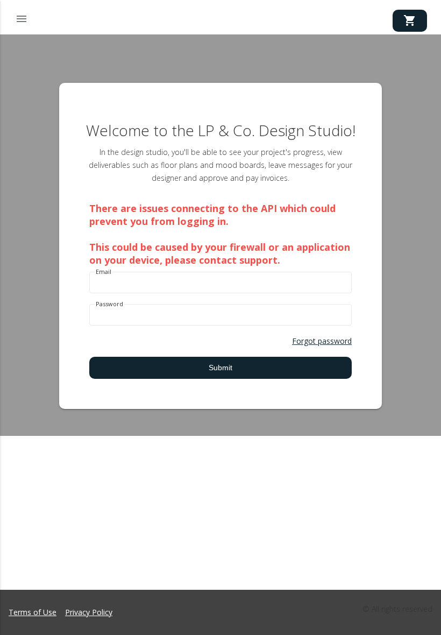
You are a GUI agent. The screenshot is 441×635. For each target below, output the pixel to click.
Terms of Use (32, 612)
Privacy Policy (88, 612)
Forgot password (322, 341)
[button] (21, 17)
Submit (220, 367)
